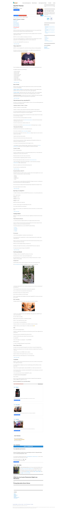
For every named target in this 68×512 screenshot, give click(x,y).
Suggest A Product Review (46, 48)
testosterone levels (15, 162)
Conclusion (14, 28)
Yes (23, 459)
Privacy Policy (46, 38)
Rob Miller (16, 7)
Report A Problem (46, 46)
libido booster (29, 132)
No (25, 459)
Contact (54, 2)
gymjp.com (24, 311)
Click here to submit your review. (19, 439)
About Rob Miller (15, 504)
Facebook (37, 471)
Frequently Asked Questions (16, 497)
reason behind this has (17, 264)
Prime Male (15, 228)
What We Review (34, 2)
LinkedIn (39, 471)
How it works (15, 21)
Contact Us (15, 494)
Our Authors (15, 496)
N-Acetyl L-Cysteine (16, 92)
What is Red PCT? (15, 20)
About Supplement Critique (42, 2)
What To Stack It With (16, 26)
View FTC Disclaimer (27, 504)
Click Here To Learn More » (17, 430)
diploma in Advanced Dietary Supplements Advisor (27, 468)
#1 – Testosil (16, 387)
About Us (15, 493)
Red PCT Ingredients (16, 22)
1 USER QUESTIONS (16, 15)
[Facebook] (41, 15)
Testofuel (15, 227)
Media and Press (46, 40)
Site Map (32, 504)
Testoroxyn (15, 229)
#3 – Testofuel (16, 419)
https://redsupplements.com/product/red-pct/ (32, 456)
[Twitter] (42, 15)
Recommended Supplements (27, 2)
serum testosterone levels (33, 159)
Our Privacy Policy (21, 504)
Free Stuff (49, 2)
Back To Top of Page (16, 43)
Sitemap (46, 39)
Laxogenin (15, 230)
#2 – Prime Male (17, 404)
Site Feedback (45, 47)
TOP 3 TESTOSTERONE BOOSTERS (22, 15)
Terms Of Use (15, 495)
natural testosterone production (28, 119)
